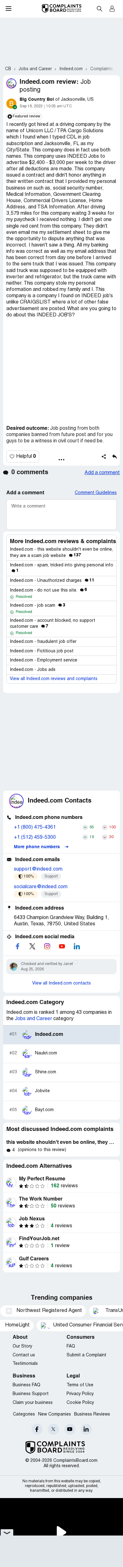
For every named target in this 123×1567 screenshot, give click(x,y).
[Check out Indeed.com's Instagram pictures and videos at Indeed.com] (47, 946)
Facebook (37, 1429)
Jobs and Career (33, 1019)
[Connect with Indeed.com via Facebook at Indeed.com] (17, 946)
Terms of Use (80, 1385)
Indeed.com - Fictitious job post (41, 651)
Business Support (31, 1394)
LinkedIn (86, 1429)
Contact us (24, 1355)
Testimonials (25, 1364)
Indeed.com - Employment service (43, 660)
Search (99, 8)
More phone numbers (37, 847)
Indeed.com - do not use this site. (48, 590)
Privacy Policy (80, 1394)
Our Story (22, 1346)
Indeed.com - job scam (37, 606)
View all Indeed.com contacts (61, 983)
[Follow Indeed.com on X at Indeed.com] (32, 946)
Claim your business (33, 1403)
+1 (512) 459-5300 (35, 837)
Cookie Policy (80, 1403)
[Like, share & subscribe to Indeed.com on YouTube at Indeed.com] (61, 946)
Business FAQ (26, 1385)
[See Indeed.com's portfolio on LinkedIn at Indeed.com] (76, 946)
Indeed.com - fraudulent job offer (43, 642)
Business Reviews (92, 1414)
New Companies (54, 1414)
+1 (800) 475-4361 (35, 827)
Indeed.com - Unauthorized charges (52, 581)
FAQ (71, 1346)
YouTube (69, 1429)
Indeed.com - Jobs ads (33, 670)
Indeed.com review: (49, 82)
